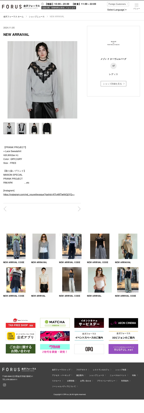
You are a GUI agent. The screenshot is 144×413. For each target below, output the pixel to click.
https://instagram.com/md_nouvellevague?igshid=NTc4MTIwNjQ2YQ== (39, 194)
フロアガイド (81, 369)
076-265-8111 (11, 379)
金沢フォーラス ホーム (13, 16)
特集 (134, 375)
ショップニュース (37, 16)
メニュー (136, 8)
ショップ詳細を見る (112, 83)
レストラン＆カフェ (101, 369)
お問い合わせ (85, 380)
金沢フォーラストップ (61, 369)
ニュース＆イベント (118, 375)
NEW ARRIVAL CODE (13, 262)
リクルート (56, 380)
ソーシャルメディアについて (64, 386)
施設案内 (80, 375)
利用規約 (125, 380)
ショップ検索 (120, 369)
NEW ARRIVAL (38, 295)
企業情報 (70, 380)
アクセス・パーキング (61, 375)
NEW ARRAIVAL (39, 262)
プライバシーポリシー (106, 380)
